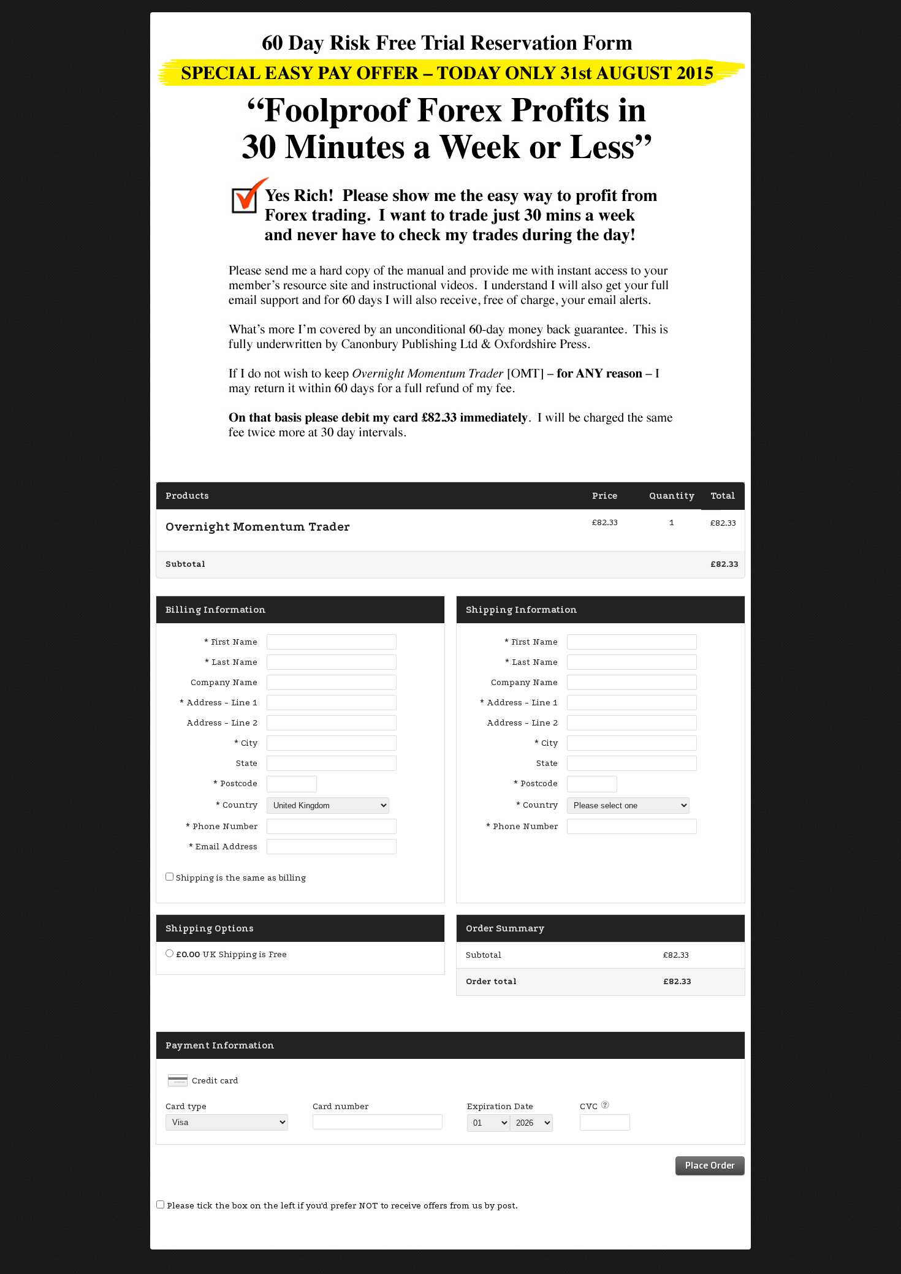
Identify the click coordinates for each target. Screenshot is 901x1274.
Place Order (710, 1165)
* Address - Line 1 (218, 702)
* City (245, 743)
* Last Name (231, 662)
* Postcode (235, 783)
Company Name (224, 682)
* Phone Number (522, 826)
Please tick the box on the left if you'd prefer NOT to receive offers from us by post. (342, 1205)
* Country (236, 805)
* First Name (230, 642)
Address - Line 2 (221, 723)
